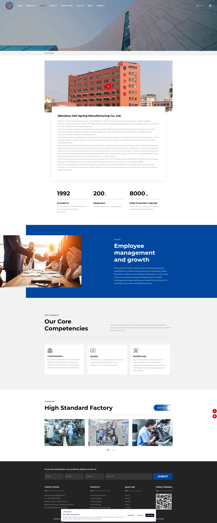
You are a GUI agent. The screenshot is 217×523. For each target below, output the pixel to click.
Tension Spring (96, 498)
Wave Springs (95, 505)
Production (66, 6)
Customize (131, 515)
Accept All (150, 515)
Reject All (140, 515)
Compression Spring (98, 495)
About (43, 6)
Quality (53, 6)
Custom (80, 6)
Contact (101, 6)
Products (31, 6)
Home (20, 6)
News (90, 6)
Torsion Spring (95, 501)
